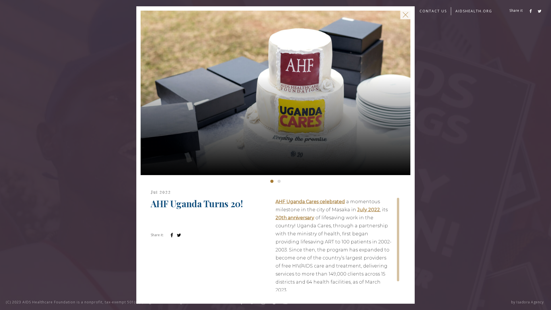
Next (343, 93)
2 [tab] (279, 181)
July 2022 (368, 209)
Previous (208, 93)
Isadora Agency (530, 302)
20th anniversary (295, 217)
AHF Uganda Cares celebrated (310, 201)
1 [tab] (271, 181)
